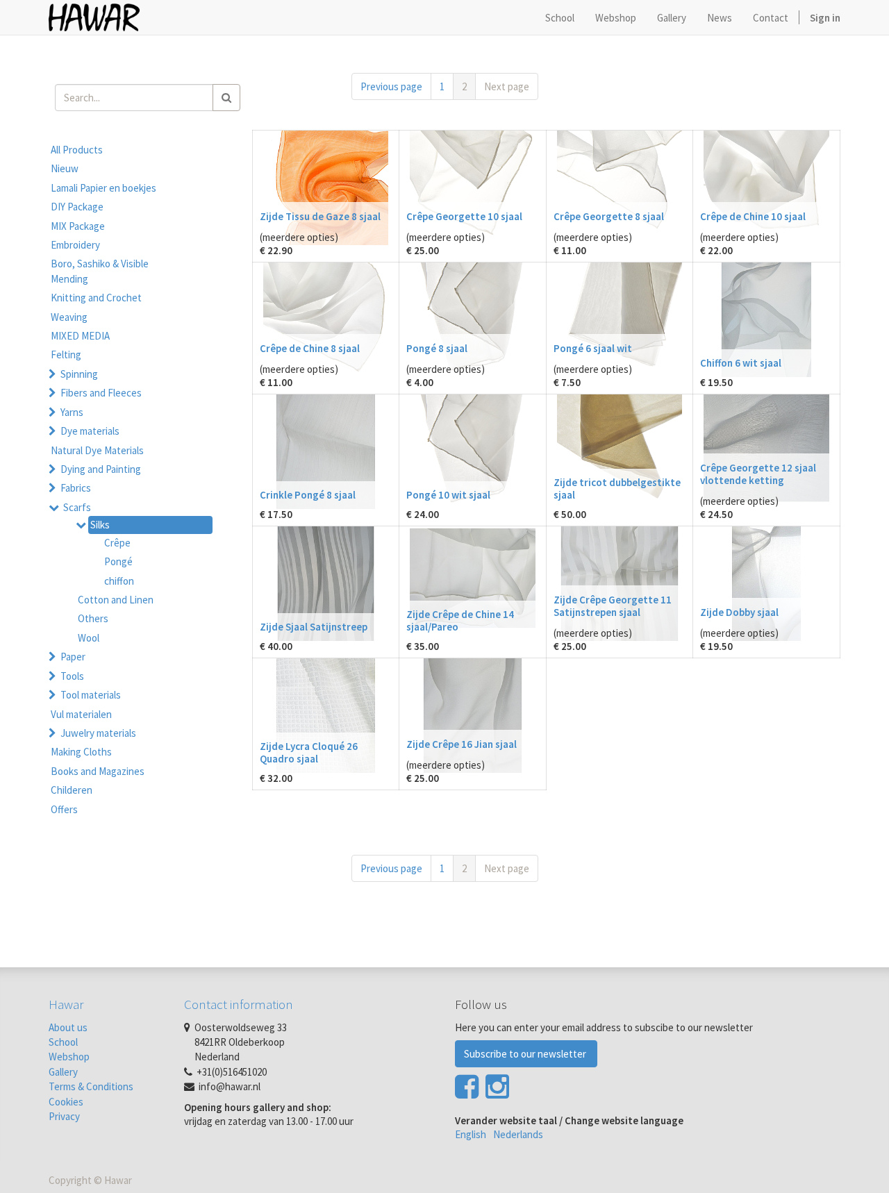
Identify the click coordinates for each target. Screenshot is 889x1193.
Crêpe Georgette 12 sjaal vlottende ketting (758, 474)
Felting (66, 354)
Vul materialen (81, 714)
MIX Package (78, 226)
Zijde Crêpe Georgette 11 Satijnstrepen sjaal (613, 606)
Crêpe (117, 542)
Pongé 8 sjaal (436, 348)
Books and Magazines (97, 771)
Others (93, 618)
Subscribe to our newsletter (526, 1053)
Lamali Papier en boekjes (103, 187)
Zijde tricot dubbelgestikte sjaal (617, 488)
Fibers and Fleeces (101, 392)
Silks (100, 524)
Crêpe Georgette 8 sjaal (609, 216)
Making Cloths (81, 751)
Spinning (79, 374)
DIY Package (77, 206)
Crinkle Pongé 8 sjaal (308, 494)
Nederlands (518, 1134)
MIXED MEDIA (80, 335)
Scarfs (77, 507)
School (63, 1042)
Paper (72, 656)
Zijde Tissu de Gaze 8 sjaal (320, 216)
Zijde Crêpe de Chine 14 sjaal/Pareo (460, 620)
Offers (64, 809)
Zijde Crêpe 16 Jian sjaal (461, 744)
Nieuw (64, 168)
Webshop (69, 1056)
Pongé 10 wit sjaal (448, 494)
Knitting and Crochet (96, 297)
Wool (88, 637)
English (470, 1134)
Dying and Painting (100, 469)
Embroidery (75, 244)
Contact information (238, 1004)
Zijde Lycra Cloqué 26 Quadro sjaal (309, 752)
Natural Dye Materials (97, 450)
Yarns (71, 412)
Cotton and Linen (115, 599)
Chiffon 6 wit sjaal (740, 362)
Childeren (71, 789)
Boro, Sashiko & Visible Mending (100, 271)
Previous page (391, 86)
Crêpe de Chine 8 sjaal (310, 348)
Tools (72, 676)
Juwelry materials (98, 733)
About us (68, 1027)
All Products (77, 149)
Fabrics (75, 487)
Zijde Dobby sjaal (739, 612)
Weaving (69, 317)
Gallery (63, 1071)
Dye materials (89, 430)
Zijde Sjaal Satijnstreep (313, 626)
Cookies (66, 1101)
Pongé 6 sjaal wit (593, 348)
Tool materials (90, 694)
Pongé (118, 561)
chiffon (119, 580)
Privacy (64, 1116)
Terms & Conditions (91, 1086)
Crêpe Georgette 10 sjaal (464, 216)
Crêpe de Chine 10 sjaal (753, 216)
